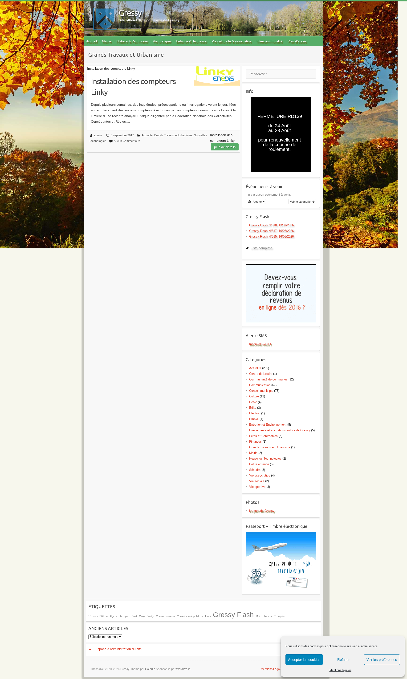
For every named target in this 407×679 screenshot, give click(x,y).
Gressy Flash (233, 614)
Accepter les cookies (304, 660)
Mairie (106, 41)
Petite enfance (259, 464)
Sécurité (254, 470)
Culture (254, 396)
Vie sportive (257, 487)
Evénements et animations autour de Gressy (279, 430)
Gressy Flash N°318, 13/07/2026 (271, 225)
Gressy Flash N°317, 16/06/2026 (271, 231)
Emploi (254, 419)
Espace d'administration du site (118, 649)
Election (254, 413)
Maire (259, 616)
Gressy (130, 12)
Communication (259, 385)
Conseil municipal (261, 390)
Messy (268, 616)
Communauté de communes (268, 379)
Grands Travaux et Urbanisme (173, 135)
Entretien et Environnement (267, 424)
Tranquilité (280, 616)
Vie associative (259, 475)
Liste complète (261, 248)
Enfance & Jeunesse (191, 41)
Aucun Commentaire (127, 141)
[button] (256, 201)
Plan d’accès (297, 41)
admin (98, 135)
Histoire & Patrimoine (132, 41)
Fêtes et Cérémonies (263, 436)
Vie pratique (162, 41)
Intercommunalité (269, 41)
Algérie (114, 616)
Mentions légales (340, 670)
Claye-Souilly (146, 616)
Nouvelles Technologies (265, 458)
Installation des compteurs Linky (133, 86)
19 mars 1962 (96, 616)
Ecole (253, 402)
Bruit (134, 616)
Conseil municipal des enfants (194, 616)
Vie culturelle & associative (231, 41)
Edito (252, 407)
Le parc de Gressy (261, 511)
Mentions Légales (272, 669)
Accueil (91, 41)
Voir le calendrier (301, 201)
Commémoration (165, 616)
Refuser (343, 660)
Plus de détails (225, 147)
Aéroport (125, 616)
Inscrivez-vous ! (260, 344)
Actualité (147, 135)
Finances (255, 441)
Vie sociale (256, 481)
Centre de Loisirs (260, 374)
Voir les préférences (381, 660)
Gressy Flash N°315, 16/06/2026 (271, 236)
